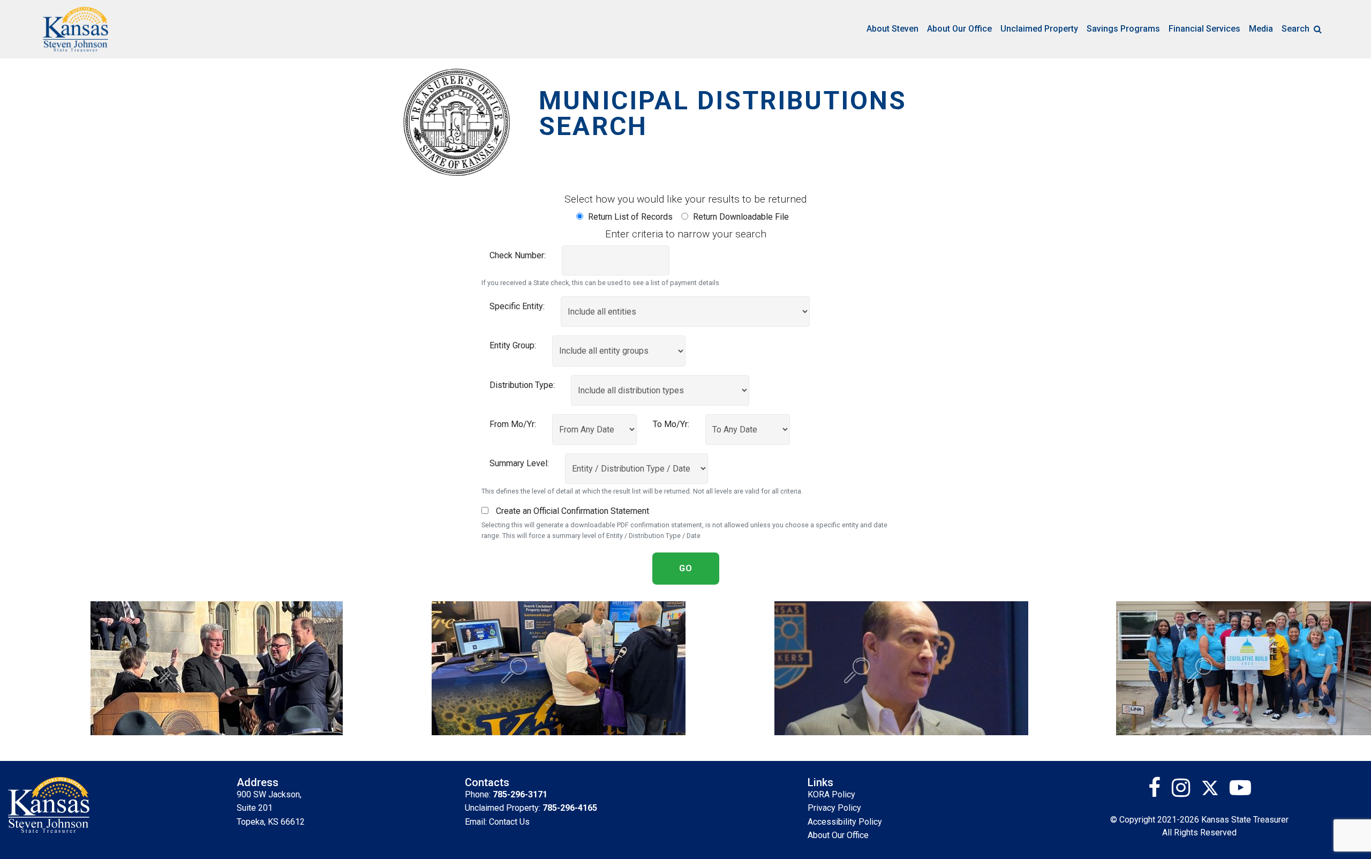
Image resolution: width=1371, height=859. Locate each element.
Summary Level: (519, 463)
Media (1261, 29)
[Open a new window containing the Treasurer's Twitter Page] (1215, 792)
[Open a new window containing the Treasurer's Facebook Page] (1158, 792)
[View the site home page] (75, 29)
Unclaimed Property (1039, 29)
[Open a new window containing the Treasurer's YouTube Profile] (1240, 792)
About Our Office (959, 29)
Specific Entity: (517, 306)
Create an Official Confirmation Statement (571, 511)
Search (1295, 29)
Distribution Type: (522, 385)
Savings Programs (1123, 29)
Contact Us (509, 822)
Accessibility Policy (845, 822)
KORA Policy (831, 794)
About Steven (892, 29)
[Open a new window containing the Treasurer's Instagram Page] (1185, 792)
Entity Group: (512, 345)
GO (685, 568)
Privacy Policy (834, 808)
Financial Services (1204, 29)
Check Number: (517, 255)
